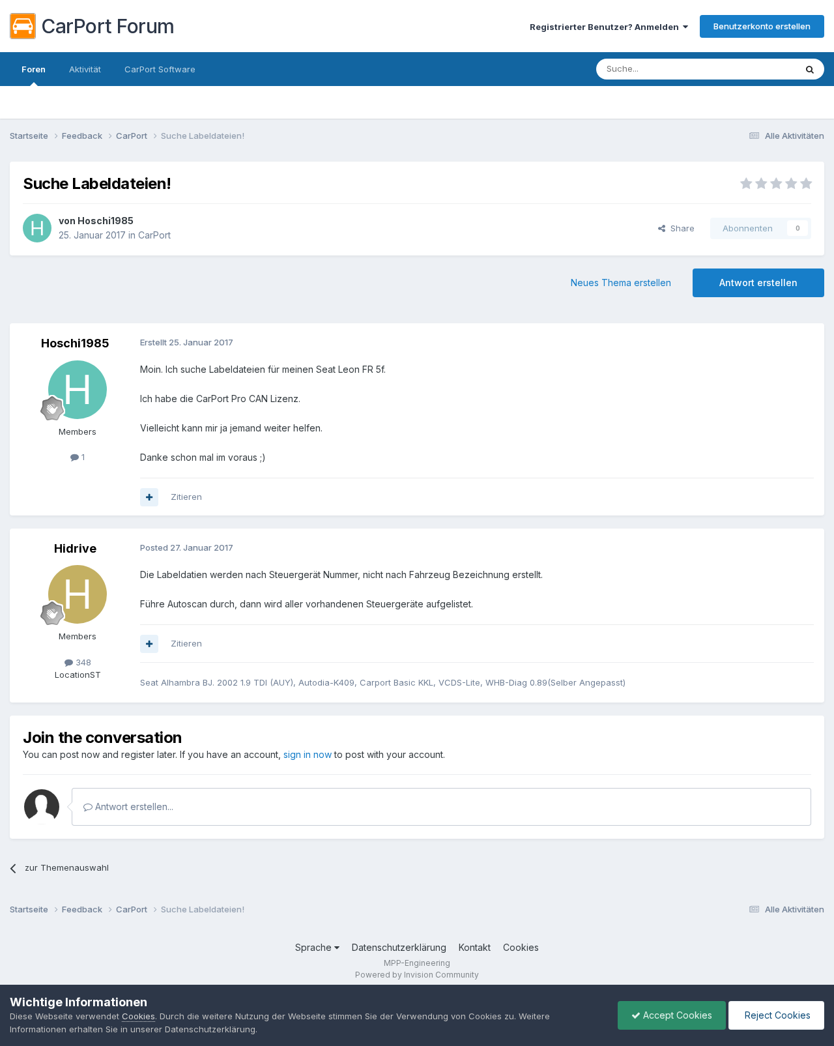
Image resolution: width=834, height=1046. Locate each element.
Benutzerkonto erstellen (762, 26)
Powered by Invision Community (417, 975)
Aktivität (85, 69)
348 (82, 662)
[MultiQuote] (149, 497)
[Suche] (810, 69)
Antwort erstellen (758, 282)
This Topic (757, 69)
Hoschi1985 (106, 220)
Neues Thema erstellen (621, 282)
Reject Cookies (776, 1015)
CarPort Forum (108, 26)
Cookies (521, 947)
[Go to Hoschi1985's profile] (37, 228)
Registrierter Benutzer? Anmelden (606, 27)
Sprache (314, 947)
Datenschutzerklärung (399, 947)
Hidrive (75, 548)
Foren (34, 69)
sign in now (307, 754)
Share (680, 228)
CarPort (154, 234)
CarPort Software (159, 69)
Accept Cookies (676, 1015)
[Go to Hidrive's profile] (77, 594)
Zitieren (186, 496)
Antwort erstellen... (133, 806)
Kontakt (475, 947)
